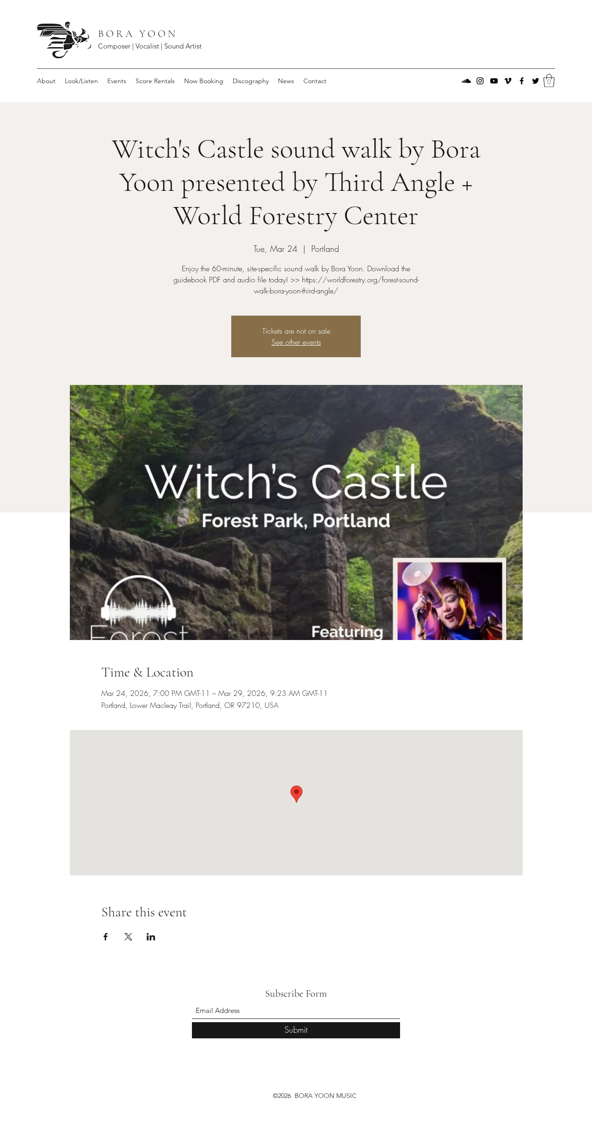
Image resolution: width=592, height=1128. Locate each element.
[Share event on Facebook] (105, 936)
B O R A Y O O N (138, 34)
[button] (549, 80)
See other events (296, 342)
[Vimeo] (507, 80)
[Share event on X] (128, 936)
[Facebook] (521, 80)
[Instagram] (480, 80)
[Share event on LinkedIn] (151, 936)
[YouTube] (494, 80)
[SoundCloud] (466, 80)
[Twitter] (535, 80)
